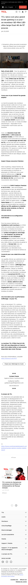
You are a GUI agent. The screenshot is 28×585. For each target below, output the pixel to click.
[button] (16, 505)
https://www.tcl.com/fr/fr (9, 358)
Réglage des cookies (21, 581)
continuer (23, 7)
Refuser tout (23, 579)
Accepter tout (14, 579)
